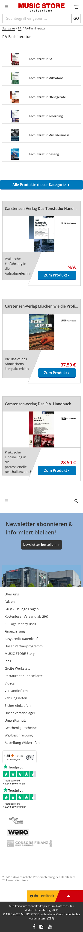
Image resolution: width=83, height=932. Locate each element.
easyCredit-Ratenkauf (21, 638)
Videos (10, 683)
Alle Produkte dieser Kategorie (40, 184)
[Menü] (34, 753)
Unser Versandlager (20, 713)
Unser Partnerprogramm (24, 646)
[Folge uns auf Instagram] (42, 927)
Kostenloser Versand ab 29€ (26, 616)
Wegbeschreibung (19, 735)
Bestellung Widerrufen (22, 742)
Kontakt (34, 906)
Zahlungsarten (16, 698)
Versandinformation (20, 690)
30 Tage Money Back (20, 624)
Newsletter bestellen (39, 544)
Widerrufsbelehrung (38, 910)
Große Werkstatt (17, 668)
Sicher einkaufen (18, 705)
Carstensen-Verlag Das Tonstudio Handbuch (43, 208)
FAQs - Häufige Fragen (22, 609)
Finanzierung (15, 631)
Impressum (47, 906)
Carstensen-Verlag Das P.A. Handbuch (38, 403)
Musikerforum (18, 906)
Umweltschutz (16, 720)
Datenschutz (64, 906)
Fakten (10, 601)
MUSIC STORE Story (20, 653)
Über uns (12, 594)
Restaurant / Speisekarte (24, 676)
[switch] (30, 757)
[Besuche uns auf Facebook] (34, 927)
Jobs (8, 661)
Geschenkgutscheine (21, 728)
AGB (55, 910)
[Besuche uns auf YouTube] (50, 927)
